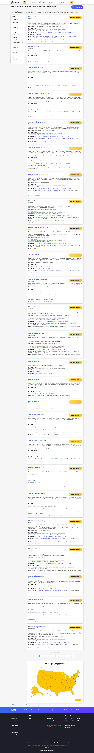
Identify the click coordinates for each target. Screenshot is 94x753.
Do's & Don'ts (50, 718)
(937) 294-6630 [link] (39, 321)
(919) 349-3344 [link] (67, 188)
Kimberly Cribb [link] (31, 160)
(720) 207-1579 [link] (46, 429)
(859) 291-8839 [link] (53, 161)
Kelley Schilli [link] (44, 213)
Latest (30, 723)
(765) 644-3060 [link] (46, 508)
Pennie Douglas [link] (53, 186)
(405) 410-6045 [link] (46, 107)
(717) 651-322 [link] (46, 215)
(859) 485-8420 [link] (46, 161)
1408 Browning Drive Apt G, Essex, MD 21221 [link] (45, 373)
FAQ (30, 718)
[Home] (15, 2)
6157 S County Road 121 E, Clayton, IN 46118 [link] (61, 270)
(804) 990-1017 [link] (39, 508)
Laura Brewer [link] (58, 134)
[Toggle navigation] (83, 2)
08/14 (66, 723)
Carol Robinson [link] (38, 186)
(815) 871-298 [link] (39, 642)
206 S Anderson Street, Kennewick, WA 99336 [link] (45, 351)
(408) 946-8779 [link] (60, 454)
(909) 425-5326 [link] (66, 321)
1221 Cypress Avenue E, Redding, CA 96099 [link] (63, 59)
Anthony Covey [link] (57, 534)
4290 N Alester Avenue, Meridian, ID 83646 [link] (45, 59)
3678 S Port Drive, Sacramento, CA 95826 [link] (44, 408)
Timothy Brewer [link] (38, 347)
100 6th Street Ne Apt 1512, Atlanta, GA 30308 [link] (65, 85)
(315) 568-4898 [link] (60, 107)
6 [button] (56, 655)
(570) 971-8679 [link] (46, 563)
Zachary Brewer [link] (45, 134)
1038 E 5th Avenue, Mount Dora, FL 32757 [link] (45, 138)
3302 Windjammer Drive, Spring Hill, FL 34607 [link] (61, 486)
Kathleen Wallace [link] (31, 213)
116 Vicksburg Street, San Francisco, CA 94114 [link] (45, 85)
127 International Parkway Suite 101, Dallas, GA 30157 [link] (65, 36)
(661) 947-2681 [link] (39, 536)
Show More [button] (14, 62)
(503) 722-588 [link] (53, 349)
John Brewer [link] (36, 80)
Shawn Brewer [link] (57, 160)
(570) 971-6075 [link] (53, 563)
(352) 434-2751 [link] (60, 136)
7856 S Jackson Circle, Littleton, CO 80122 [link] (45, 432)
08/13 (72, 723)
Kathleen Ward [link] (31, 186)
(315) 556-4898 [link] (68, 107)
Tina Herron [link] (36, 534)
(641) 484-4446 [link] (53, 614)
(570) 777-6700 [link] (60, 563)
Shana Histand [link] (57, 213)
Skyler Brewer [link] (52, 30)
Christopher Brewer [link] (44, 58)
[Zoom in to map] (76, 700)
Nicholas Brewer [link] (52, 134)
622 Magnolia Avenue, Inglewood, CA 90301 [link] (66, 297)
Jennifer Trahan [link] (31, 134)
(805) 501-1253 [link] (66, 294)
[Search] (71, 2)
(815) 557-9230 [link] (67, 642)
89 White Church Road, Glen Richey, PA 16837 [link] (45, 567)
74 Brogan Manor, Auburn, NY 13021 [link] (43, 111)
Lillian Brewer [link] (58, 347)
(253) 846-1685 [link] (46, 243)
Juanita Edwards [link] (43, 534)
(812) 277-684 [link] (53, 588)
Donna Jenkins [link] (37, 586)
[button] (37, 656)
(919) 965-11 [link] (60, 321)
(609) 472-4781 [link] (66, 215)
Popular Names (69, 715)
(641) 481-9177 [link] (68, 614)
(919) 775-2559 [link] (53, 188)
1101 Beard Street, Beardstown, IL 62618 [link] (62, 590)
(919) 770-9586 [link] (60, 188)
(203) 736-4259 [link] (68, 243)
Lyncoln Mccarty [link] (31, 561)
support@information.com (61, 745)
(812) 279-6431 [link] (46, 588)
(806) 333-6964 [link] (39, 215)
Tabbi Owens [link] (31, 586)
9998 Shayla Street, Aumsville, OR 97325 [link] (63, 351)
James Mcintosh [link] (37, 106)
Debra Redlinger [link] (31, 612)
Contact (30, 720)
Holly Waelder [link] (38, 213)
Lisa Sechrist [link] (36, 319)
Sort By (13, 16)
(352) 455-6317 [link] (53, 136)
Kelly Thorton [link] (31, 106)
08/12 (78, 723)
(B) (21, 704)
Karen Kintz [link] (37, 612)
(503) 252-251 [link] (66, 349)
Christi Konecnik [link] (50, 213)
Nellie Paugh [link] (42, 319)
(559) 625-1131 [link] (46, 454)
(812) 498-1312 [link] (39, 588)
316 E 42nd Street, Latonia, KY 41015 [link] (44, 163)
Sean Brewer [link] (58, 30)
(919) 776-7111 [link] (39, 188)
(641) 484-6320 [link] (46, 614)
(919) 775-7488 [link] (46, 188)
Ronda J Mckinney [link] (32, 266)
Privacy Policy (50, 723)
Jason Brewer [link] (49, 80)
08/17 (66, 720)
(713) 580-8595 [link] (68, 32)
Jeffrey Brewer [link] (43, 80)
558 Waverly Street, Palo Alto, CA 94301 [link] (60, 111)
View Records (76, 7)
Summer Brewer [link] (39, 30)
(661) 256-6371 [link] (68, 536)
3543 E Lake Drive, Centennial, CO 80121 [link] (62, 432)
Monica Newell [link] (38, 134)
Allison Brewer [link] (37, 453)
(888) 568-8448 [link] (39, 107)
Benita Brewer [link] (50, 292)
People (19, 704)
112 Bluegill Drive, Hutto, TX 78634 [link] (43, 190)
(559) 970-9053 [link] (39, 454)
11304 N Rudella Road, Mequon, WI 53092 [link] (45, 217)
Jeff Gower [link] (37, 561)
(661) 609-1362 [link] (53, 536)
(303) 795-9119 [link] (60, 429)
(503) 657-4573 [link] (59, 349)
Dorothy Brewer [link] (56, 427)
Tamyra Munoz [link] (31, 347)
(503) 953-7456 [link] (46, 349)
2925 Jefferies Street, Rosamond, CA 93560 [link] (45, 538)
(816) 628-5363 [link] (46, 32)
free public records (72, 667)
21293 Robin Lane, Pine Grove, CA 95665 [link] (44, 644)
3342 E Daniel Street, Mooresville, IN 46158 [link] (45, 511)
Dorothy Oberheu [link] (31, 427)
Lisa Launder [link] (37, 241)
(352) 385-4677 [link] (67, 136)
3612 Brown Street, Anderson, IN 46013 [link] (62, 511)
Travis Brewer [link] (43, 612)
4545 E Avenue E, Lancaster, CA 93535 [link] (63, 538)
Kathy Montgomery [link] (45, 186)
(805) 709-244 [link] (46, 294)
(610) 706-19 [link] (52, 215)
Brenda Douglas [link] (50, 534)
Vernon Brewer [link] (44, 106)
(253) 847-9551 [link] (39, 243)
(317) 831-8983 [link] (68, 508)
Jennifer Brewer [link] (44, 389)
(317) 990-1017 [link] (60, 508)
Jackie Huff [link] (38, 266)
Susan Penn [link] (30, 506)
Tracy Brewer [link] (31, 80)
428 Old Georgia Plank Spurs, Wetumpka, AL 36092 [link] (64, 217)
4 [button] (50, 655)
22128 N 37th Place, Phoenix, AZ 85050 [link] (64, 567)
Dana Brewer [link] (49, 241)
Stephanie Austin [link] (31, 480)
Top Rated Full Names (70, 725)
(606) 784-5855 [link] (67, 161)
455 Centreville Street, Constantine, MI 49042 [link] (45, 323)
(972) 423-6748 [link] (39, 482)
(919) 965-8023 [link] (46, 321)
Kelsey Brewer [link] (43, 241)
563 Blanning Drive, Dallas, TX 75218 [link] (43, 486)
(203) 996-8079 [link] (60, 243)
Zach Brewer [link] (43, 266)
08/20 (66, 718)
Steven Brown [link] (37, 160)
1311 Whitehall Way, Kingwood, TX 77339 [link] (44, 36)
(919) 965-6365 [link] (53, 321)
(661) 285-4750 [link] (60, 536)
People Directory (13, 704)
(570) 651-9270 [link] (68, 563)
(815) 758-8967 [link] (46, 642)
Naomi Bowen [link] (57, 58)
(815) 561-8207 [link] (60, 642)
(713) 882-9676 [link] (60, 32)
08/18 (78, 718)
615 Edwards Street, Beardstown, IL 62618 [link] (45, 590)
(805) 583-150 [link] (52, 294)
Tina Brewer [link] (55, 266)
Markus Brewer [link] (50, 561)
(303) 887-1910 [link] (53, 429)
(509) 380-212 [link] (39, 349)
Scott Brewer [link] (50, 586)
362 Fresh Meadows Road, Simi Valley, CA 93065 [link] (46, 297)
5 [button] (53, 655)
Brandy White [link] (31, 319)
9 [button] (66, 655)
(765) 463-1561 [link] (39, 268)
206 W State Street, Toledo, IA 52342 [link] (43, 617)
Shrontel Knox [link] (55, 319)
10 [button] (69, 655)
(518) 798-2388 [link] (39, 391)
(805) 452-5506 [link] (60, 161)
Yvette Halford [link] (36, 506)
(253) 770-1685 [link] (53, 243)
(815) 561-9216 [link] (53, 642)
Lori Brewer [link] (56, 586)
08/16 (72, 720)
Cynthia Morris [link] (48, 319)
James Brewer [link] (36, 58)
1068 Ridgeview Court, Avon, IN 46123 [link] (44, 270)
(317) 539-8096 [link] (46, 268)
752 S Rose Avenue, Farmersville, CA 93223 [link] (45, 458)
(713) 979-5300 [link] (53, 32)
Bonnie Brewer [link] (51, 58)
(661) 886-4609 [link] (46, 536)
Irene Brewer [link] (55, 561)
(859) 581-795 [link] (39, 161)
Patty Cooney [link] (42, 506)
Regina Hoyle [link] (31, 534)
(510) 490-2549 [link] (53, 454)
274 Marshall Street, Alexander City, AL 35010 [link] (60, 190)
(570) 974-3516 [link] (39, 563)
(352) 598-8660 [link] (46, 136)
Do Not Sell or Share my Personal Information (54, 726)
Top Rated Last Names (70, 727)
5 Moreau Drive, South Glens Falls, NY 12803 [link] (45, 393)
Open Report (74, 17)
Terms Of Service (43, 750)
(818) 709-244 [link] (39, 294)
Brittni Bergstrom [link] (55, 80)
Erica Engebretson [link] (32, 30)
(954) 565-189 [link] (39, 136)
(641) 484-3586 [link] (60, 614)
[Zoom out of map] (79, 700)
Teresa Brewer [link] (31, 453)
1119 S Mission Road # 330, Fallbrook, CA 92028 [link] (65, 458)
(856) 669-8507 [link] (39, 614)
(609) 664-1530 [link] (59, 215)
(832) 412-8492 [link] (39, 32)
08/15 (78, 720)
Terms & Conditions (51, 720)
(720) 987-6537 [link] (39, 429)
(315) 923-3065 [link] (53, 107)
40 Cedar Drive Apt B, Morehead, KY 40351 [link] (61, 163)
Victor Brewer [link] (49, 266)
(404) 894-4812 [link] (39, 82)
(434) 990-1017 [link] (53, 508)
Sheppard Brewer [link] (44, 586)
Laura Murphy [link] (31, 241)
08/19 (72, 718)
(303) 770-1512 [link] (67, 429)
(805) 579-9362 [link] (59, 294)
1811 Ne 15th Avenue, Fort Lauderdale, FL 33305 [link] (64, 138)
